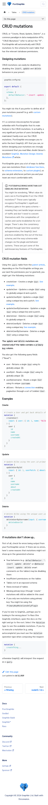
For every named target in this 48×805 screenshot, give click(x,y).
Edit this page (11, 671)
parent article (38, 264)
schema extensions (13, 170)
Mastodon (6, 750)
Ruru (4, 726)
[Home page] (4, 12)
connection (30, 387)
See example (30, 327)
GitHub (5, 765)
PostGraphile (8, 709)
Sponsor (5, 770)
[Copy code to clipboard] (42, 86)
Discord (5, 741)
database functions (35, 167)
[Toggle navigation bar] (4, 4)
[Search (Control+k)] (43, 4)
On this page (10, 18)
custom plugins (33, 170)
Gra (5, 713)
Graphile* (6, 721)
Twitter (5, 746)
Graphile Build (8, 717)
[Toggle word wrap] (37, 86)
